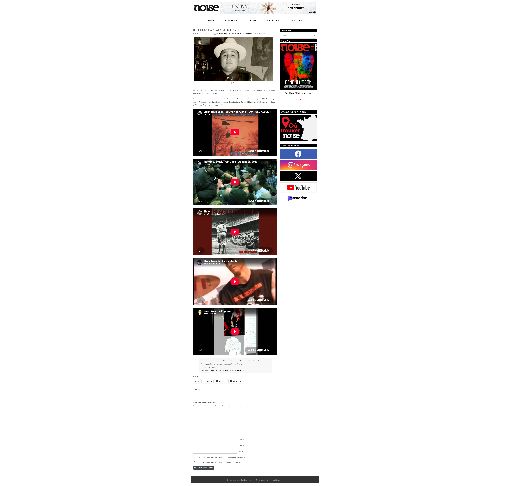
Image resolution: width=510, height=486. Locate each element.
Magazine (297, 20)
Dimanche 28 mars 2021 (235, 370)
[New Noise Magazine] (206, 8)
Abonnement (274, 20)
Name (241, 439)
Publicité (276, 479)
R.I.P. (242, 33)
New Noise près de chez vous (239, 479)
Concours (231, 20)
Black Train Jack (225, 33)
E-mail (241, 445)
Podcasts (252, 20)
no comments (260, 33)
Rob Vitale (248, 33)
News (208, 33)
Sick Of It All (216, 370)
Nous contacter (262, 479)
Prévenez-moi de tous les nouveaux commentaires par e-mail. (221, 457)
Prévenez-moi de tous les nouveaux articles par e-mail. (218, 462)
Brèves (211, 20)
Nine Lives (235, 33)
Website (242, 451)
